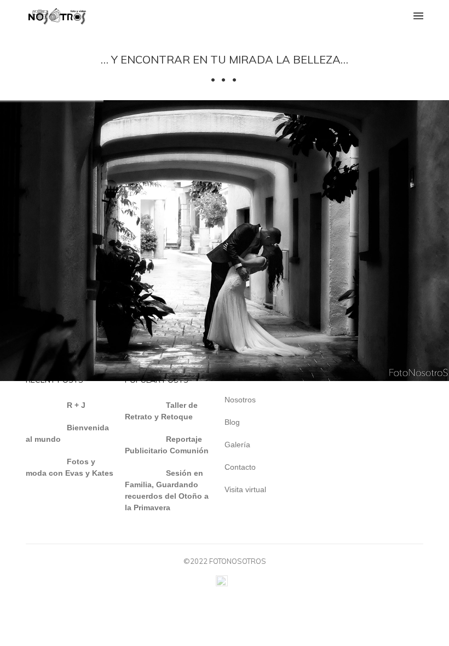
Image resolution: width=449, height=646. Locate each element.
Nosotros (240, 399)
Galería (237, 444)
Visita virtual (245, 489)
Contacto (240, 467)
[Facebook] (222, 583)
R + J (76, 405)
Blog (232, 422)
